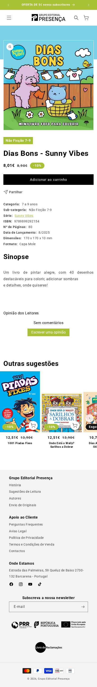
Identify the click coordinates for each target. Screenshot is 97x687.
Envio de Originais (22, 505)
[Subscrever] (83, 607)
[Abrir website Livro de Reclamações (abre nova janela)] (49, 647)
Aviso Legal (18, 531)
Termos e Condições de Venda (31, 544)
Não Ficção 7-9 (18, 141)
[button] (9, 18)
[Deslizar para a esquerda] (7, 418)
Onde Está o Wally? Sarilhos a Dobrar (61, 445)
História (15, 485)
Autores (15, 498)
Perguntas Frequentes (26, 524)
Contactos (17, 551)
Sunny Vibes (24, 215)
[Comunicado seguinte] (89, 5)
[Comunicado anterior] (8, 5)
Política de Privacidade (26, 537)
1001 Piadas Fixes (20, 443)
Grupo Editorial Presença (54, 678)
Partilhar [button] (15, 192)
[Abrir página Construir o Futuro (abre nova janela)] (48, 624)
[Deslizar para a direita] (89, 418)
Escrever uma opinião (48, 332)
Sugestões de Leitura (25, 491)
